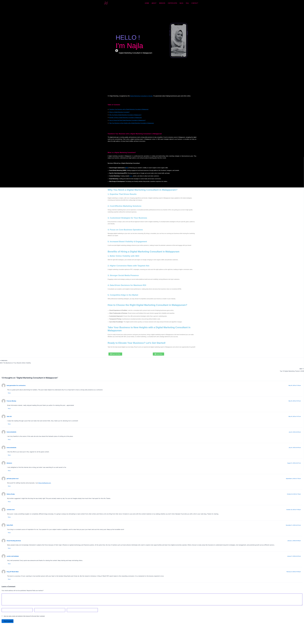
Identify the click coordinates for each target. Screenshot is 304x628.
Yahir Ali (9, 416)
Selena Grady (11, 494)
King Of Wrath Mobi (13, 571)
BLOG (181, 3)
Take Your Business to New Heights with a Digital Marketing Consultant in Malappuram (131, 123)
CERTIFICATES (172, 3)
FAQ (187, 3)
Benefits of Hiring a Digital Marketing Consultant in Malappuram (125, 117)
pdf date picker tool (12, 478)
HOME (147, 3)
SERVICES (162, 3)
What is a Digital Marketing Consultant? (119, 112)
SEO (126, 167)
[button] (116, 53)
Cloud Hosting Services (14, 540)
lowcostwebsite (11, 432)
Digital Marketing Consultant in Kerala (141, 96)
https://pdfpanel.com (44, 483)
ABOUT (154, 3)
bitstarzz (9, 463)
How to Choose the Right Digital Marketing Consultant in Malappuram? (127, 120)
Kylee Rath (10, 525)
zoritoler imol (11, 509)
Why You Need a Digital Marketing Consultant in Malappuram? (125, 115)
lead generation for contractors (16, 385)
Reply (9, 393)
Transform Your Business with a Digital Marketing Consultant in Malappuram (129, 109)
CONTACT (194, 3)
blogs (131, 176)
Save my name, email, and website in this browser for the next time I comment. (24, 616)
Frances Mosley (11, 401)
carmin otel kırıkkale (13, 556)
